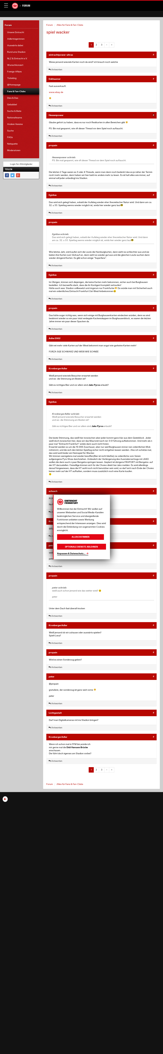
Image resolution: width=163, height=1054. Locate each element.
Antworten (56, 69)
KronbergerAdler (58, 368)
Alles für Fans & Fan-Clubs (70, 25)
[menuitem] (21, 32)
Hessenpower (56, 115)
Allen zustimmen (80, 537)
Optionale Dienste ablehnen (81, 546)
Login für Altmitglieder (21, 164)
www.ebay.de (56, 92)
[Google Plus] (18, 175)
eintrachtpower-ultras (61, 54)
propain (53, 145)
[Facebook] (7, 175)
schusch (53, 491)
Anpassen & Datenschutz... (71, 553)
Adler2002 (54, 338)
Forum (26, 5)
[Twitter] (12, 175)
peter (51, 545)
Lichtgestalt (55, 712)
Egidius (53, 195)
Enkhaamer (55, 78)
